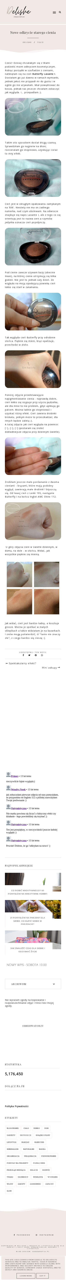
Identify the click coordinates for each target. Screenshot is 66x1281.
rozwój (46, 1170)
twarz (10, 1177)
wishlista (38, 1177)
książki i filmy (43, 1135)
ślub (9, 1191)
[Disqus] (33, 725)
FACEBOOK (23, 1235)
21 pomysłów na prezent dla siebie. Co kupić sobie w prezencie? (27, 921)
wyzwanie (53, 1177)
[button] (47, 7)
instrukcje (25, 1135)
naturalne (28, 1149)
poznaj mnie (39, 1163)
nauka (42, 1149)
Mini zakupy (49, 667)
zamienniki (35, 1184)
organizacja (13, 1156)
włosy (10, 1184)
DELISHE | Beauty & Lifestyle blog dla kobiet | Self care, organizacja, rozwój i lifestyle (36, 1247)
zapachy (49, 1184)
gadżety (11, 1135)
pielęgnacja (30, 1156)
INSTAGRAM (46, 1235)
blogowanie (13, 1128)
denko (37, 1128)
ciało (26, 1128)
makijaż (25, 1142)
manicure (39, 1142)
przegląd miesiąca (16, 1170)
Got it (42, 1276)
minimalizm (13, 1149)
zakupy (21, 1184)
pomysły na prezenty (17, 1163)
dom (47, 1128)
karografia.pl (41, 1251)
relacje (34, 1170)
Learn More (26, 1276)
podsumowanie (48, 1156)
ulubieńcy (23, 1177)
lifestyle (11, 1142)
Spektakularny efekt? (22, 663)
